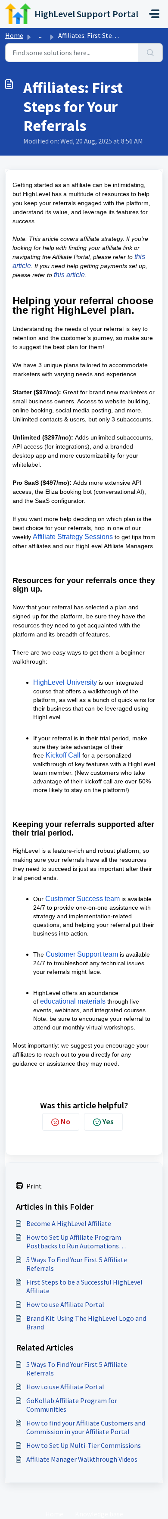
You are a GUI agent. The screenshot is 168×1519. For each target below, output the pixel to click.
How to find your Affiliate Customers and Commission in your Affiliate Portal (85, 1427)
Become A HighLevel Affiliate (68, 1223)
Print (34, 1186)
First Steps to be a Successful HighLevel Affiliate (84, 1286)
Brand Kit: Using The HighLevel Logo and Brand (86, 1322)
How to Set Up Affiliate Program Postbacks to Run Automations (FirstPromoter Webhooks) (73, 1241)
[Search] (150, 52)
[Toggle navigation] (154, 14)
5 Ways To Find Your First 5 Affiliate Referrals (76, 1264)
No (65, 1121)
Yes (108, 1121)
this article (69, 274)
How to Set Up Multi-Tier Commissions (83, 1445)
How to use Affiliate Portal (65, 1304)
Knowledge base (99, 1514)
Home (14, 35)
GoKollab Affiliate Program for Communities (71, 1404)
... (41, 35)
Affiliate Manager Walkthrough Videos (81, 1459)
